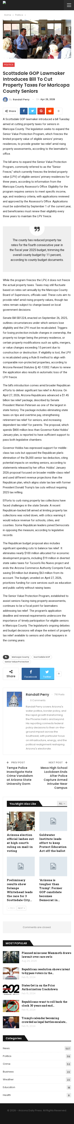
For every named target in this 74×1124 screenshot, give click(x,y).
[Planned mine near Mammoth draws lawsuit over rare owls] (11, 957)
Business (8, 1071)
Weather (8, 1079)
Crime (6, 1064)
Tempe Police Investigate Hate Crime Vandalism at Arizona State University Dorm (20, 776)
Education (9, 1087)
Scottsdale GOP (42, 657)
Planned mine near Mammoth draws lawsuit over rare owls (46, 954)
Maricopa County (20, 657)
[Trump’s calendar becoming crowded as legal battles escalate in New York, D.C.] (11, 1022)
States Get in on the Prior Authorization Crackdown (40, 987)
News (6, 1048)
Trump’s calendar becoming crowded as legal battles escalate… (44, 1020)
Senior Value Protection (17, 661)
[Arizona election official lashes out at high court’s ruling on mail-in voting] (21, 821)
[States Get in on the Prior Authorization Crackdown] (11, 990)
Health (7, 1095)
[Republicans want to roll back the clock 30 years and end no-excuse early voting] (11, 1006)
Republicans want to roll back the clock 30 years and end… (44, 1003)
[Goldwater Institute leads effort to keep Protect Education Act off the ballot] (53, 821)
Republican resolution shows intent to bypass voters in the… (46, 971)
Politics (8, 64)
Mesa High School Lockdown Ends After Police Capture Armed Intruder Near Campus (54, 778)
